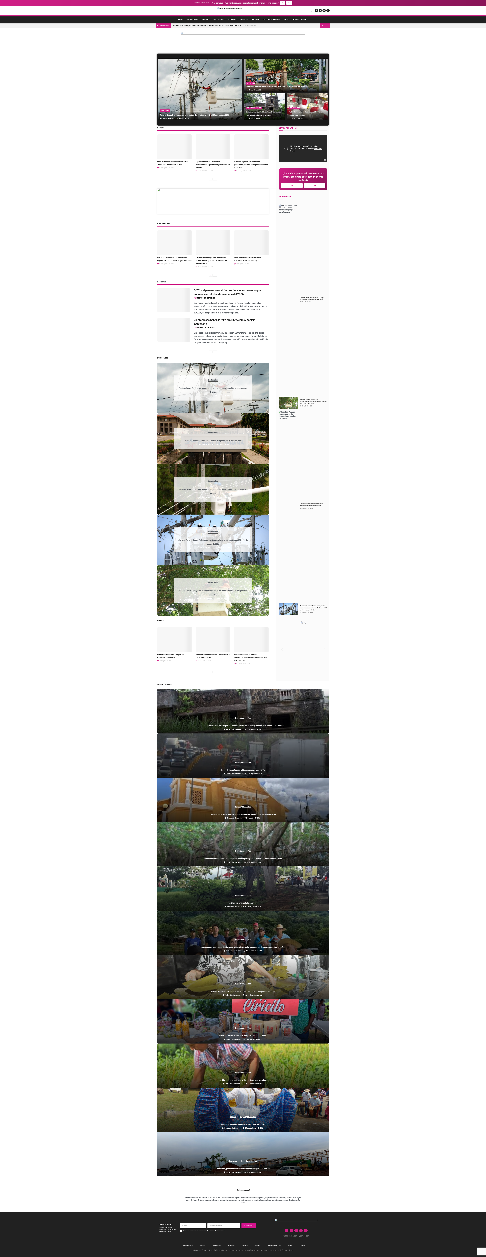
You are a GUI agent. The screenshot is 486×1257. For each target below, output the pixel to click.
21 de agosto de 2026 (182, 118)
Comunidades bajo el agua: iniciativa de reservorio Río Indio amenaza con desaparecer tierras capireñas (243, 947)
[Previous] (211, 179)
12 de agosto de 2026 (205, 170)
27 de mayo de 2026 (243, 663)
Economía (232, 20)
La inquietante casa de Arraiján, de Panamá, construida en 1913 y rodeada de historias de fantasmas (243, 726)
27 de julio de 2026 (165, 661)
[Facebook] (286, 1230)
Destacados (219, 20)
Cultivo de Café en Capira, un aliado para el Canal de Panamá (243, 1036)
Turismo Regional (300, 20)
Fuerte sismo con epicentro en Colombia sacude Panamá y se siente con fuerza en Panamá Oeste (211, 261)
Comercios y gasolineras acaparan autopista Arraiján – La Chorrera (243, 1169)
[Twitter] (291, 1230)
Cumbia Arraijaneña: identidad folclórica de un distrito (243, 1124)
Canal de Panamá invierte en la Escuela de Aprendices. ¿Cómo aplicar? (213, 441)
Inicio (180, 20)
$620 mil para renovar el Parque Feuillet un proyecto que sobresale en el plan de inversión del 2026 (277, 86)
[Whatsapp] (301, 1230)
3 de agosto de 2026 (243, 264)
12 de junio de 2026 (204, 661)
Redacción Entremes (167, 118)
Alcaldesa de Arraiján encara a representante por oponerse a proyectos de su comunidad (250, 657)
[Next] (215, 179)
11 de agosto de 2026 (243, 170)
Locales (244, 20)
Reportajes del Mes (271, 20)
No (289, 3)
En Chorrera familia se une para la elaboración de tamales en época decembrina (243, 991)
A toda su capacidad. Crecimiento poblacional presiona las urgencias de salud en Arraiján (251, 165)
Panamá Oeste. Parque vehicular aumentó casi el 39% (243, 770)
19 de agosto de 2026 (296, 118)
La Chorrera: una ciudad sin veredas (243, 903)
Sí (282, 3)
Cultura (205, 20)
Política (255, 20)
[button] (282, 649)
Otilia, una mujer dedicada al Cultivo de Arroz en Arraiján (243, 1080)
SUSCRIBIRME (248, 1225)
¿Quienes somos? (243, 1190)
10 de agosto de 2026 (205, 267)
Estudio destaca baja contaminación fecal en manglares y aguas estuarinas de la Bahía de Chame (243, 859)
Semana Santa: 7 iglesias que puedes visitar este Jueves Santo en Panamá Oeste (243, 814)
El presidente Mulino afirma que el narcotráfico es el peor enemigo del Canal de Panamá (213, 165)
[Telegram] (306, 1230)
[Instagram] (296, 1230)
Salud (286, 20)
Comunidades (192, 20)
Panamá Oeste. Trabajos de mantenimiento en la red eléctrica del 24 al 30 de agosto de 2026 (207, 25)
